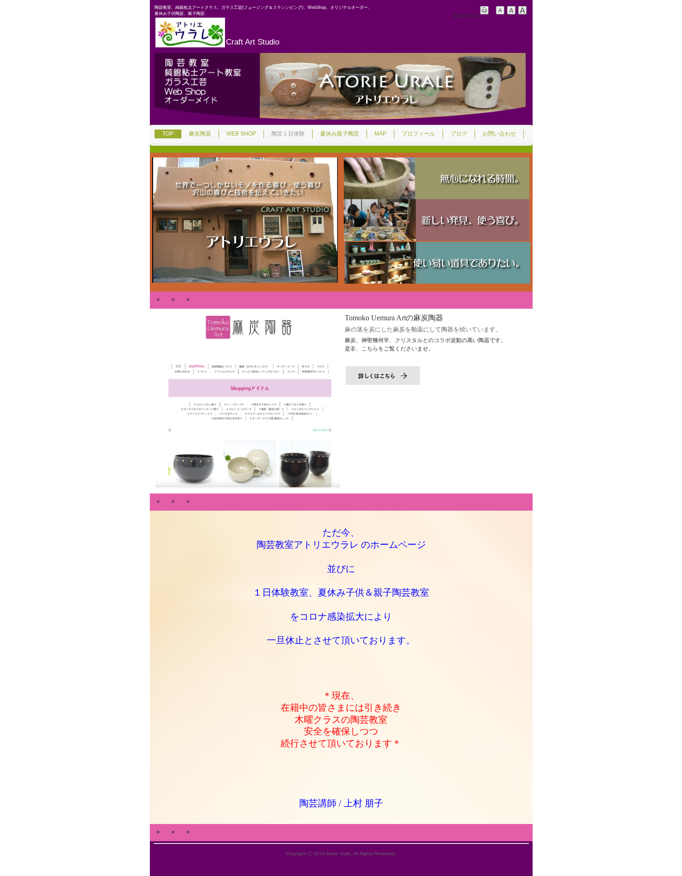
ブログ (458, 133)
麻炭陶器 (200, 133)
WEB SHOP (241, 133)
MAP (380, 133)
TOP (168, 133)
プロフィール (418, 133)
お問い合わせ (499, 133)
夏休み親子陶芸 (339, 133)
